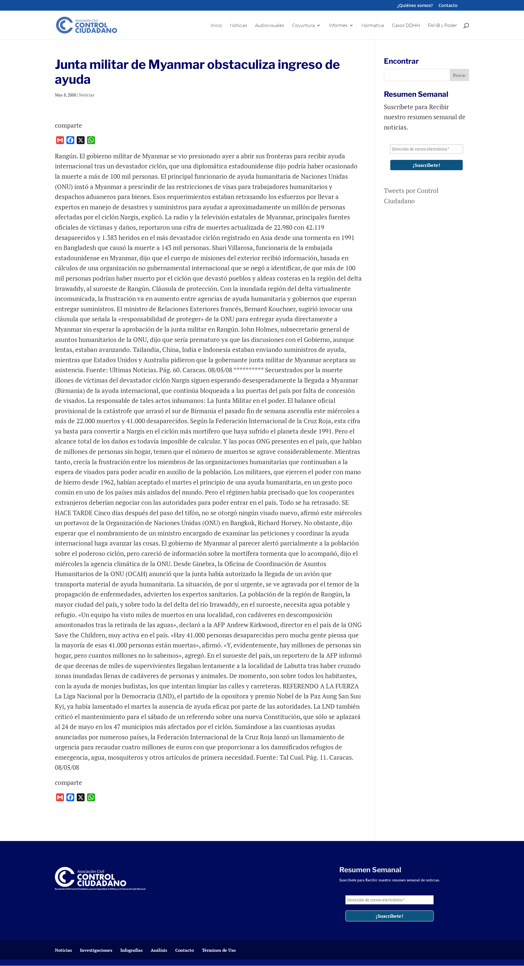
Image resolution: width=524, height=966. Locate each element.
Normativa (372, 25)
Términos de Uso (219, 950)
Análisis (159, 950)
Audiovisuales (269, 25)
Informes (338, 25)
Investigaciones (96, 950)
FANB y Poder (442, 25)
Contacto (448, 5)
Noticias (238, 25)
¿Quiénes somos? (415, 5)
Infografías (131, 950)
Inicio (216, 25)
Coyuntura (303, 25)
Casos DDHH (406, 25)
